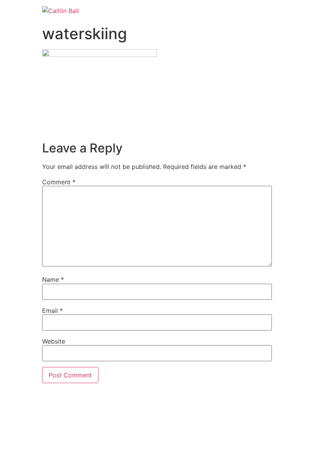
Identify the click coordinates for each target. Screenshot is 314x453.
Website (53, 341)
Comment (58, 182)
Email (52, 311)
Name (53, 279)
